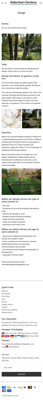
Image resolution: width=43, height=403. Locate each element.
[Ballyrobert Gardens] (23, 3)
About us (5, 291)
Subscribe (21, 374)
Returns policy (7, 312)
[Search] (7, 3)
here (18, 71)
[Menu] (2, 3)
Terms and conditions (9, 310)
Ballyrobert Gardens (12, 395)
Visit (3, 299)
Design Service (7, 304)
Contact (4, 307)
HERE (24, 28)
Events (4, 302)
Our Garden (6, 294)
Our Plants (5, 296)
